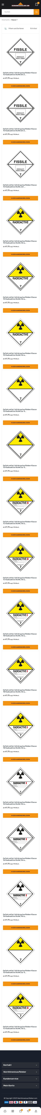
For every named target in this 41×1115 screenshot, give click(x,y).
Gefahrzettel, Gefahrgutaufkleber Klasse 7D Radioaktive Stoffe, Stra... (20, 242)
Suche (36, 12)
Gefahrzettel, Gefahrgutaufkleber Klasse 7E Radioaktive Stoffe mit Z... (20, 74)
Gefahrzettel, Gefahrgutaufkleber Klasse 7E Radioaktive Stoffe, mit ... (20, 186)
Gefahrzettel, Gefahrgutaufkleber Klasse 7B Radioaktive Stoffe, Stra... (20, 635)
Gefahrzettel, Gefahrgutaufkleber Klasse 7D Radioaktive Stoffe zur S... (20, 410)
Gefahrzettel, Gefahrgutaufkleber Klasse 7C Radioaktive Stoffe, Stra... (20, 523)
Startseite (6, 20)
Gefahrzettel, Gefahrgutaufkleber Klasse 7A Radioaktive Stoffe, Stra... (20, 803)
